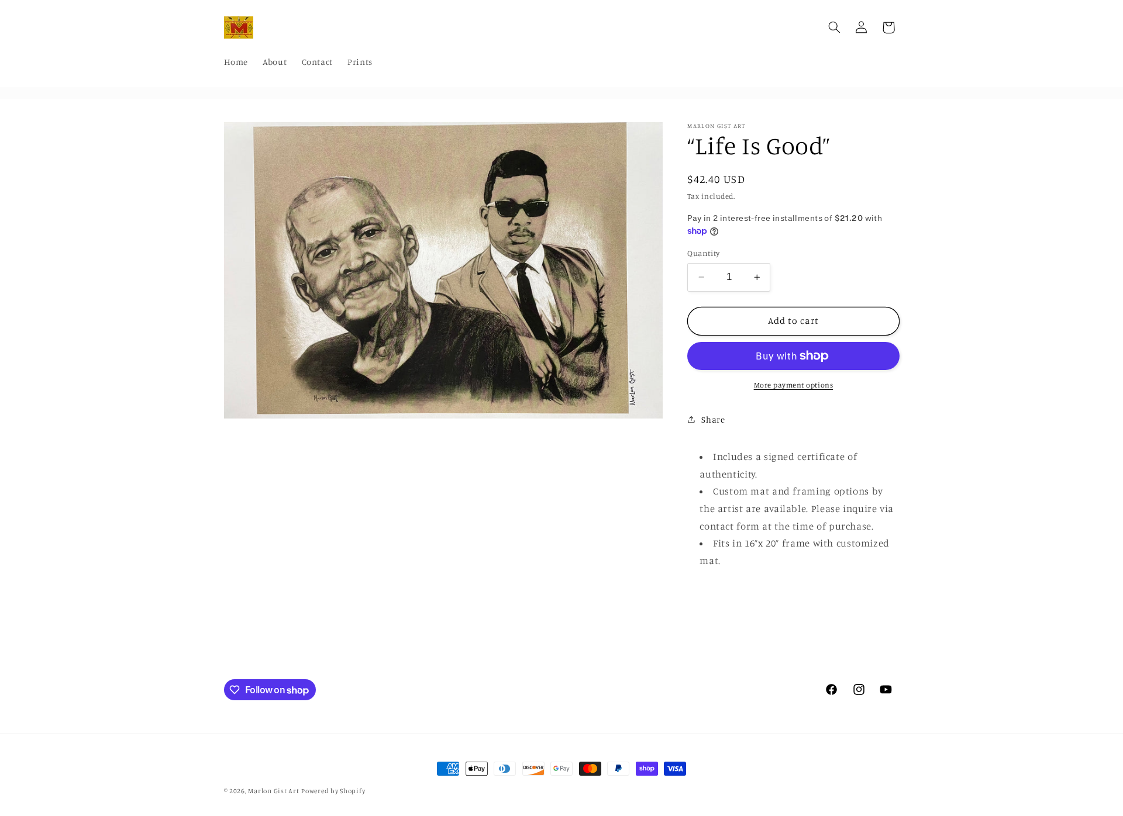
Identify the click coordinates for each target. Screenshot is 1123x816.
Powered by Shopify (333, 791)
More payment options (793, 385)
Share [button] (713, 419)
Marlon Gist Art (273, 791)
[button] (834, 27)
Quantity (703, 253)
